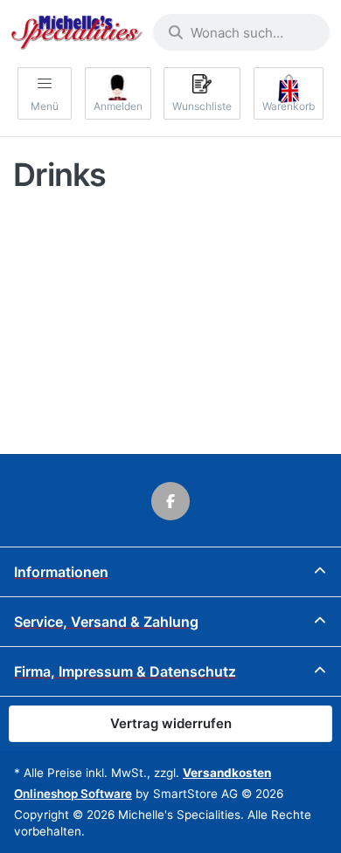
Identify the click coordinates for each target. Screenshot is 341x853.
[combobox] (241, 32)
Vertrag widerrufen (171, 723)
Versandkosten (227, 773)
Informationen (61, 572)
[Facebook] (170, 501)
